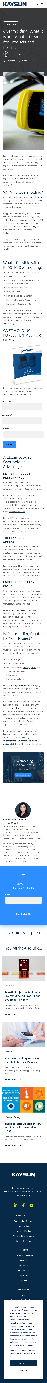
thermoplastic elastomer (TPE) (28, 220)
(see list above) (36, 594)
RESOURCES (23, 1290)
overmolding (8, 323)
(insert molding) (29, 226)
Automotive (23, 1270)
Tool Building (23, 1226)
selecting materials (17, 685)
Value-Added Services (23, 1236)
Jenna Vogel (17, 54)
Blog (23, 1295)
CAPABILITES (23, 1215)
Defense (23, 1280)
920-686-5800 (24, 1195)
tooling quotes (29, 667)
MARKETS (23, 1250)
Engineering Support (23, 1221)
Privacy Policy (28, 1345)
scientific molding (11, 708)
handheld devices (17, 511)
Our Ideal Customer (23, 1256)
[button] (37, 4)
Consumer (23, 1275)
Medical (23, 1260)
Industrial (23, 1265)
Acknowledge (23, 1363)
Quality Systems (23, 1241)
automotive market (18, 610)
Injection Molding (23, 1231)
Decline (23, 1370)
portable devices (11, 162)
